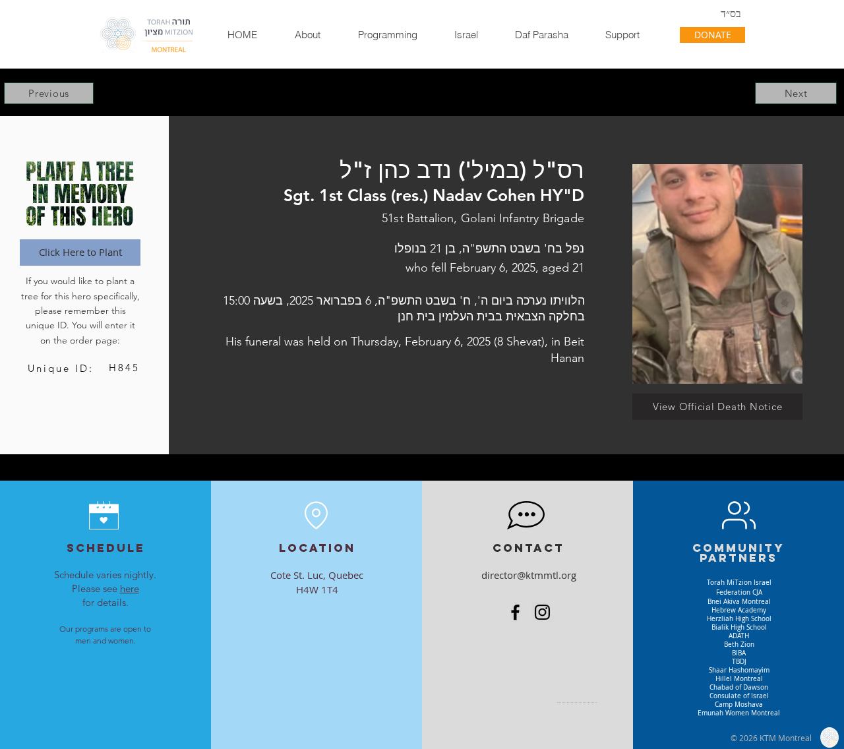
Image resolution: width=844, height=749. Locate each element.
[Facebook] (515, 612)
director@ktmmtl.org (528, 575)
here (129, 588)
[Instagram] (542, 612)
